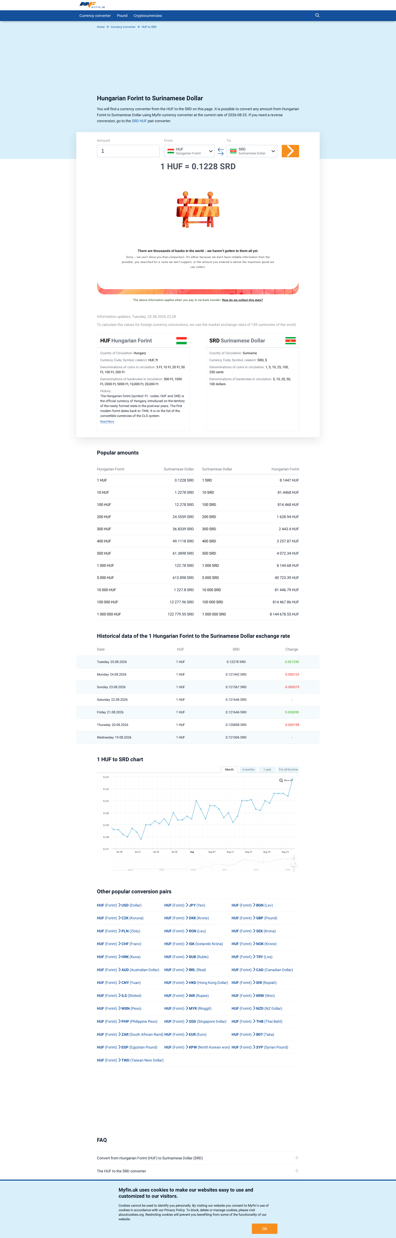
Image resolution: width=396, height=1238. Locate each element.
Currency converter (95, 15)
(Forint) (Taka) (253, 1034)
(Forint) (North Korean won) (197, 1047)
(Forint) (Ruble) (186, 957)
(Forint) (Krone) (186, 918)
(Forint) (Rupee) (186, 995)
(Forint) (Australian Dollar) (128, 970)
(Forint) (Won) (253, 995)
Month (229, 769)
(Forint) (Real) (185, 970)
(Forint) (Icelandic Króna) (193, 944)
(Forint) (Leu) (185, 931)
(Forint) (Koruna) (120, 918)
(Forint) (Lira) (252, 957)
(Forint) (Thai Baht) (257, 1021)
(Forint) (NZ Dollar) (257, 1008)
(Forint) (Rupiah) (254, 982)
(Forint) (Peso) (119, 1008)
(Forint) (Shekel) (119, 995)
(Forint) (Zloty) (118, 931)
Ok (264, 1228)
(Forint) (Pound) (254, 918)
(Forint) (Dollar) (119, 905)
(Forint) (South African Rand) (130, 1034)
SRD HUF (139, 121)
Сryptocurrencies (148, 15)
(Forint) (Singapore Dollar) (195, 1021)
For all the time (288, 769)
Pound (122, 15)
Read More (107, 421)
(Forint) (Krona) (254, 931)
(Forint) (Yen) (184, 905)
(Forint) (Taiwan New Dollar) (130, 1060)
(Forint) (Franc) (119, 944)
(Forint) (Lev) (252, 905)
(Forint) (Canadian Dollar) (262, 970)
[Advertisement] (198, 63)
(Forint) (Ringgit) (187, 1008)
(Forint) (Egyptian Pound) (127, 1047)
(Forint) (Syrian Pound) (260, 1047)
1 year (267, 769)
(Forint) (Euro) (185, 1034)
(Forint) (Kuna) (118, 957)
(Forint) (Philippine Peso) (127, 1021)
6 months (248, 769)
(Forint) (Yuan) (119, 982)
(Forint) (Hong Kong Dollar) (196, 982)
